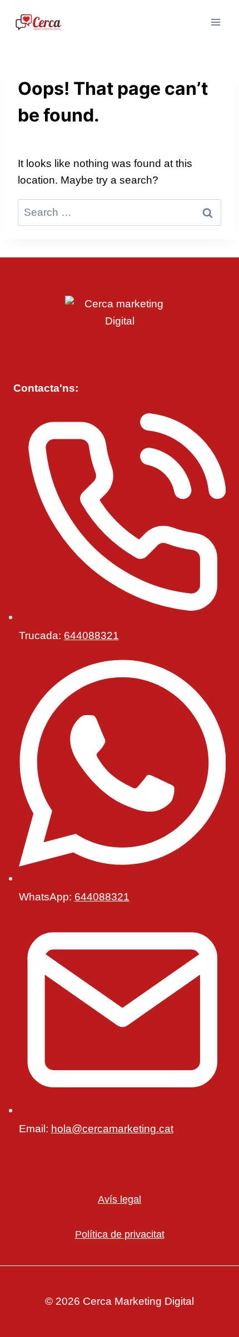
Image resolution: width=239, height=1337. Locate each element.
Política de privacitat (120, 1234)
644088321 (91, 635)
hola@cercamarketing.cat (112, 1129)
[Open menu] (215, 22)
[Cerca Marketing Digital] (38, 22)
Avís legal (119, 1199)
